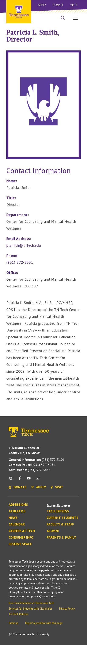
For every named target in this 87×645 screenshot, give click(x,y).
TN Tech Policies (18, 614)
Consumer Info (21, 537)
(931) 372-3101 (37, 459)
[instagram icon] (12, 479)
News (13, 518)
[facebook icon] (19, 479)
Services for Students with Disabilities (30, 608)
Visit (73, 5)
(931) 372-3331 (19, 262)
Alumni (53, 531)
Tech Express (58, 511)
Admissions (18, 505)
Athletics (17, 511)
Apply (42, 5)
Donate (58, 5)
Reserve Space (20, 544)
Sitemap (13, 623)
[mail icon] (37, 479)
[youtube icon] (28, 479)
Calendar (17, 524)
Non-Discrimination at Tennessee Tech (31, 603)
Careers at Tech (22, 531)
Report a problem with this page (44, 623)
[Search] (62, 18)
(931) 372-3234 (32, 465)
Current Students (62, 518)
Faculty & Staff (60, 524)
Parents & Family (61, 537)
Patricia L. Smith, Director (32, 35)
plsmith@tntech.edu (23, 245)
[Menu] (75, 17)
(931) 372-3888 (30, 470)
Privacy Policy (67, 608)
